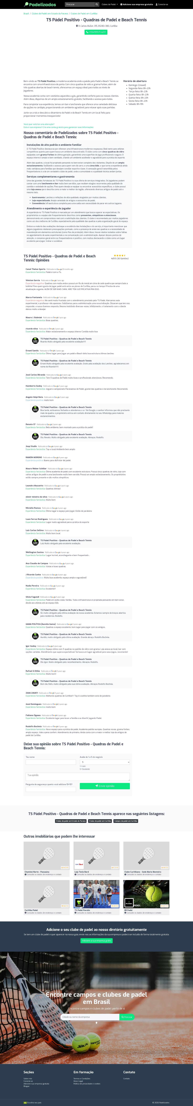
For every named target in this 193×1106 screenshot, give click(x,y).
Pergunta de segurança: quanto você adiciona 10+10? (49, 784)
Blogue (26, 1086)
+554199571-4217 (97, 32)
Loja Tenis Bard (82, 872)
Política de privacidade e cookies (87, 1084)
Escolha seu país (34, 1103)
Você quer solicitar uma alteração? (39, 124)
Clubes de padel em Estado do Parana (70, 821)
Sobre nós (28, 1078)
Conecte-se (163, 4)
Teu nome (30, 757)
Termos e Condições (82, 1078)
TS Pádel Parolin (82, 910)
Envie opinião (106, 786)
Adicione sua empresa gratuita (137, 4)
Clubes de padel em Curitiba (100, 821)
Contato (126, 1078)
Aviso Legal (78, 1081)
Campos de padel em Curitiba (125, 821)
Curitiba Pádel (31, 910)
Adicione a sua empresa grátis (96, 940)
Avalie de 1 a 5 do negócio (91, 757)
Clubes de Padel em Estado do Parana (50, 13)
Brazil (26, 13)
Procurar (128, 1017)
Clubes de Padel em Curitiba (84, 13)
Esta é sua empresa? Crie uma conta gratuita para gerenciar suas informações (58, 127)
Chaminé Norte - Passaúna (37, 872)
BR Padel (128, 910)
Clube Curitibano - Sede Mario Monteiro (142, 872)
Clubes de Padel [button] (109, 4)
